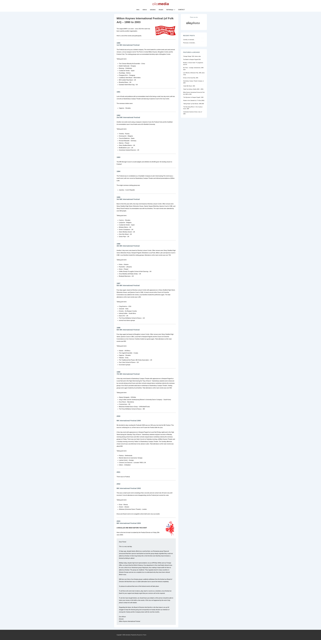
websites (153, 9)
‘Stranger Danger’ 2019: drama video (192, 56)
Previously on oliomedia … (189, 42)
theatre (161, 9)
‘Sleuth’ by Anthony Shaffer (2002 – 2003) (193, 89)
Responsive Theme (141, 634)
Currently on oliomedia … (189, 39)
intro (137, 9)
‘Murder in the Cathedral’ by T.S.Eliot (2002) (193, 100)
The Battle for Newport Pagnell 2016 (192, 59)
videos (145, 9)
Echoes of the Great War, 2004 (190, 77)
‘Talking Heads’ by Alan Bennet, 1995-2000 (193, 103)
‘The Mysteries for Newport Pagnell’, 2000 (193, 97)
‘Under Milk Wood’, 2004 (189, 86)
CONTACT (181, 9)
